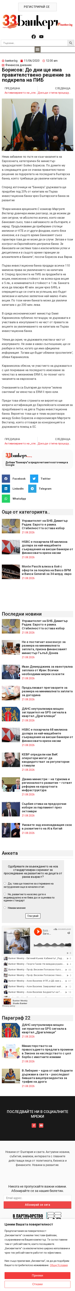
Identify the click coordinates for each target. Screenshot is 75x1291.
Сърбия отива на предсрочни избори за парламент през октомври (44, 807)
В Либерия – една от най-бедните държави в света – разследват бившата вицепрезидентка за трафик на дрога (47, 1076)
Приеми (37, 1275)
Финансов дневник (18, 65)
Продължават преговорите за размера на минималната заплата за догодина (47, 691)
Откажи (37, 1284)
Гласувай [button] (32, 915)
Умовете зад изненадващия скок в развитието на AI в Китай (47, 826)
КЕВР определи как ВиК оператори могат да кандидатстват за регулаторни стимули (45, 760)
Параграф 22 (16, 1018)
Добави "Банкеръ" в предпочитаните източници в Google (36, 463)
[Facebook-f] (34, 1125)
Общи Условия (59, 1265)
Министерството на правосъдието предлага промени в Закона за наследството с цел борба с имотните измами (47, 1051)
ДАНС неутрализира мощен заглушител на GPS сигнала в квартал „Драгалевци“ (44, 712)
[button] (38, 49)
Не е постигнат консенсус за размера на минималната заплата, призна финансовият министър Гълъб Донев (44, 647)
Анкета (10, 853)
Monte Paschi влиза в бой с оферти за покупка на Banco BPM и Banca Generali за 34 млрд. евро (47, 570)
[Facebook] (34, 37)
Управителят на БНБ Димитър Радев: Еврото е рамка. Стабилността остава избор (45, 524)
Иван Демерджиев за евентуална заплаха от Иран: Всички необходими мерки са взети (47, 670)
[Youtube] (41, 37)
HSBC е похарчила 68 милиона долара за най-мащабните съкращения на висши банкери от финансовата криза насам (47, 547)
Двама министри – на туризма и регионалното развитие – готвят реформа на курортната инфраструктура (47, 784)
